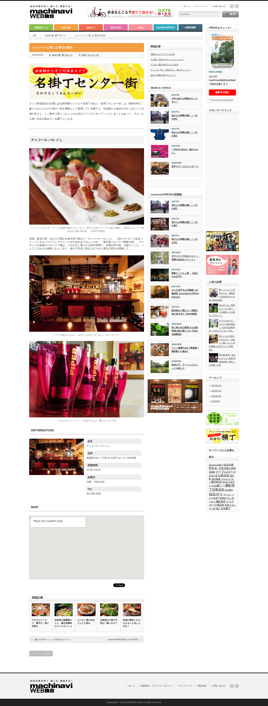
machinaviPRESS (165, 27)
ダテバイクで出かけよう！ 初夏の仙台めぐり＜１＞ (185, 258)
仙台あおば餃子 (216, 465)
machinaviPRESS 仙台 (131, 702)
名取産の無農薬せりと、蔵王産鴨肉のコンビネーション (63, 625)
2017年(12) (216, 385)
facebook (237, 6)
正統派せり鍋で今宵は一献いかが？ (109, 621)
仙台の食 (66, 27)
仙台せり (216, 494)
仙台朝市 (229, 490)
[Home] (34, 35)
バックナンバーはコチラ (222, 100)
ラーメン (227, 494)
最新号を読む (222, 92)
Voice (140, 27)
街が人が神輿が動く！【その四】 (185, 134)
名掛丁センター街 (90, 55)
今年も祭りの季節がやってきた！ (185, 100)
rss (232, 6)
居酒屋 (212, 472)
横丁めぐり (60, 35)
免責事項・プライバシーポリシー (157, 686)
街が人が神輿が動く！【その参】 (185, 224)
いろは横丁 (215, 485)
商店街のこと (41, 27)
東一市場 (219, 468)
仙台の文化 (115, 27)
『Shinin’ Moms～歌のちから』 (185, 151)
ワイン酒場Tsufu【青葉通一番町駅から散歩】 (185, 350)
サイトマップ (202, 6)
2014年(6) (215, 401)
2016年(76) (216, 391)
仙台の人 (91, 27)
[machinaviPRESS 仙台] (51, 16)
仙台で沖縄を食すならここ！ (164, 75)
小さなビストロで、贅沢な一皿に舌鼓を (40, 623)
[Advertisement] (222, 171)
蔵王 (218, 508)
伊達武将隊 (190, 27)
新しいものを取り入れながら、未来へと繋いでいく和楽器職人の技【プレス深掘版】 (222, 343)
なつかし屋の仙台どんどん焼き (86, 621)
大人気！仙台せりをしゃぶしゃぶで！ (168, 59)
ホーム (187, 6)
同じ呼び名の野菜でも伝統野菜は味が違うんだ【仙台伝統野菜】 (185, 331)
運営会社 (202, 686)
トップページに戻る (41, 653)
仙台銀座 (216, 479)
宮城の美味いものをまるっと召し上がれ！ (131, 623)
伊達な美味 (230, 468)
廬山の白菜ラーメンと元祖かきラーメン (53, 639)
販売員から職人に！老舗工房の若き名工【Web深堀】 (185, 312)
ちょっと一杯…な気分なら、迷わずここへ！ (171, 70)
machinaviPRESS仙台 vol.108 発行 (123, 639)
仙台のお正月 (229, 482)
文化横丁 (226, 508)
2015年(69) (216, 396)
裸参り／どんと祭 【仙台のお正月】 (185, 275)
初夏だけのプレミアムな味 (163, 54)
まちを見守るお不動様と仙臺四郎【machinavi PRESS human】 (185, 293)
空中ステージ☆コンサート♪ (185, 166)
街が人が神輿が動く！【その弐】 (185, 241)
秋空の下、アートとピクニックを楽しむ (185, 367)
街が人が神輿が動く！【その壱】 (185, 117)
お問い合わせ (219, 6)
